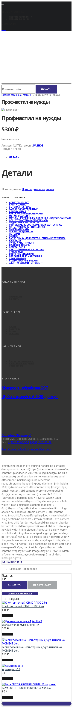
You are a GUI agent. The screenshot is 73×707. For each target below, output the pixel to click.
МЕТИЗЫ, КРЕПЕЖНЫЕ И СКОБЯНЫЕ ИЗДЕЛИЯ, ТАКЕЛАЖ (40, 218)
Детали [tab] (14, 157)
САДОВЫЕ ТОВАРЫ (19, 245)
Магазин (27, 95)
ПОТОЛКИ (14, 234)
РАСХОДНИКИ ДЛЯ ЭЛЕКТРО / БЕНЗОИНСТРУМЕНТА (37, 238)
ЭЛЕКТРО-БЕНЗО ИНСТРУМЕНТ (25, 263)
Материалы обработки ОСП (24, 388)
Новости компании (19, 16)
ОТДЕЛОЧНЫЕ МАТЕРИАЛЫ (24, 222)
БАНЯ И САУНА (17, 204)
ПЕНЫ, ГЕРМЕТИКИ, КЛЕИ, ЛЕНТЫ (27, 227)
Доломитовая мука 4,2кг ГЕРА (20, 624)
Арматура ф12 (11, 669)
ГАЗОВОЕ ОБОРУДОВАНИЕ (23, 209)
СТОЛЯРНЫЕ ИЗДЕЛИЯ (21, 254)
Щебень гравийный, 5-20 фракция (29, 396)
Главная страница (11, 95)
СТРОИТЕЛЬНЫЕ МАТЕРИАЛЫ (25, 256)
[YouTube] (3, 29)
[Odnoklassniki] (7, 431)
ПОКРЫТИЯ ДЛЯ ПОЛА (21, 231)
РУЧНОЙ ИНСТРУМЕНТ (21, 243)
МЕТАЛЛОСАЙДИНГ (20, 216)
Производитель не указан (38, 189)
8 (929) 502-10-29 (40, 442)
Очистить (14, 585)
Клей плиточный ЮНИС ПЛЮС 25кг (23, 606)
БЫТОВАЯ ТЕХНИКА (20, 207)
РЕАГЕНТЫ (15, 240)
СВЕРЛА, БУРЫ (17, 247)
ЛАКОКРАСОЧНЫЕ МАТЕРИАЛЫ (26, 213)
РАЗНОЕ (38, 145)
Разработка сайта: (26, 449)
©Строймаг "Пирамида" (16, 435)
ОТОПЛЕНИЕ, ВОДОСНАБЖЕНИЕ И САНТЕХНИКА (35, 225)
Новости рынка (17, 19)
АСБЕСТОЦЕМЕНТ (19, 202)
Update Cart (42, 585)
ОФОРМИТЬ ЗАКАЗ (20, 593)
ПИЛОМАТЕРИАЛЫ (19, 229)
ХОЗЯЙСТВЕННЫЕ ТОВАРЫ (23, 260)
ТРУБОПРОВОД (17, 258)
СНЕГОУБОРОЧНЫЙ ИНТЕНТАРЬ (26, 249)
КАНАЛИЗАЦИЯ (17, 211)
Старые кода (16, 251)
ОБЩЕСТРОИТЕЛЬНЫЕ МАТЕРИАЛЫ (28, 220)
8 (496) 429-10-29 (18, 442)
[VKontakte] (5, 431)
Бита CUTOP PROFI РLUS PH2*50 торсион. (27, 687)
